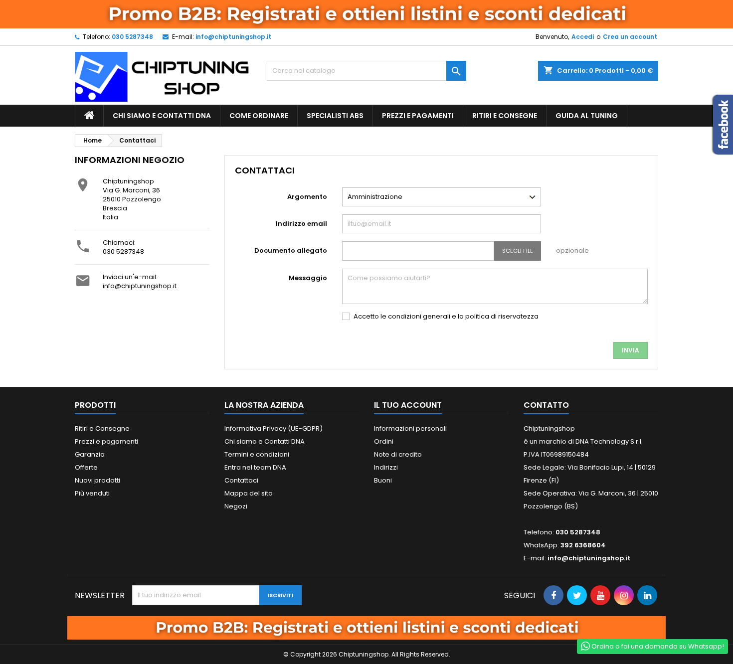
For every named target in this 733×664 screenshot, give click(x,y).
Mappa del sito (248, 493)
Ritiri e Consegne (504, 116)
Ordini (383, 441)
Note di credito (398, 454)
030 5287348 (132, 36)
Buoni (383, 480)
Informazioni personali (410, 428)
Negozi (235, 506)
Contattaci (241, 480)
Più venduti (92, 493)
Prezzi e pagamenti (418, 116)
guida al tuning (586, 116)
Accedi (582, 36)
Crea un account (630, 36)
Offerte (86, 467)
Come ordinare (258, 116)
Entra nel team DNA (255, 467)
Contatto (546, 405)
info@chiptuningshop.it (233, 36)
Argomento (307, 196)
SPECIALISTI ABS (335, 116)
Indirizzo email (301, 223)
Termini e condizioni (256, 454)
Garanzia (90, 454)
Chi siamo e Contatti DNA (162, 116)
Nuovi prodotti (97, 480)
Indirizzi (386, 467)
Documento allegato (290, 250)
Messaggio (308, 278)
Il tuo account (408, 405)
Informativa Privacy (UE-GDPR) (273, 428)
